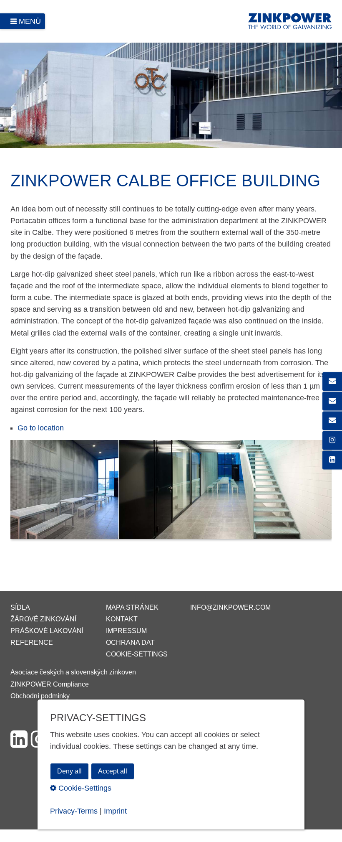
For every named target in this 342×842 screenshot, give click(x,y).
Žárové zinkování (43, 619)
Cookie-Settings (137, 654)
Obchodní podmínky (40, 696)
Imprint (115, 811)
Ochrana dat (130, 642)
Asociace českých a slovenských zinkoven (73, 672)
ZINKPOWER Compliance (49, 684)
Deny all (69, 771)
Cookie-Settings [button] (83, 788)
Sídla (20, 607)
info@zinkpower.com (230, 607)
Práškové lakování (46, 630)
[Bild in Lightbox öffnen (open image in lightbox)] (171, 493)
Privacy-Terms (74, 811)
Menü (30, 21)
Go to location (41, 428)
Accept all (112, 771)
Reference (31, 642)
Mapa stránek (132, 607)
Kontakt (122, 619)
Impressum (126, 630)
